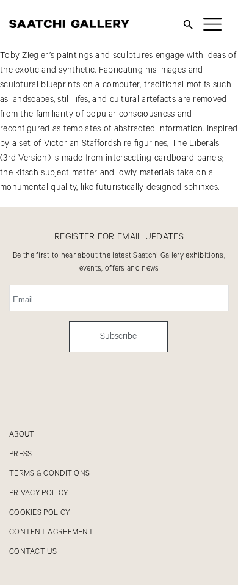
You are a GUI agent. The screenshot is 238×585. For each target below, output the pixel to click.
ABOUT (22, 434)
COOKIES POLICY (39, 512)
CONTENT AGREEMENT (51, 532)
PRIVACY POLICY (38, 493)
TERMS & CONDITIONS (49, 473)
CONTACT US (33, 551)
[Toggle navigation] (212, 23)
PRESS (20, 454)
